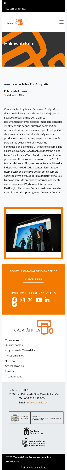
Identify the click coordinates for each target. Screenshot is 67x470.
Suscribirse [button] (33, 279)
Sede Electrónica (15, 8)
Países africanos (14, 355)
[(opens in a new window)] (14, 300)
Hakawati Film (15, 95)
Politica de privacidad (33, 467)
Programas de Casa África (20, 350)
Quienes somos (14, 344)
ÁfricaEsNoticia (14, 365)
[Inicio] (16, 22)
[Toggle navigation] (61, 22)
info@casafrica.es (37, 402)
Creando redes (13, 376)
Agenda (9, 371)
